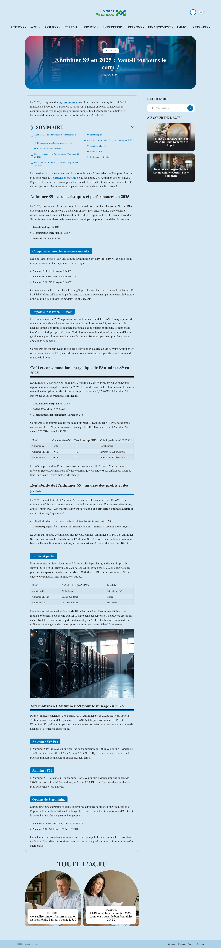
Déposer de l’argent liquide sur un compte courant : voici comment (171, 172)
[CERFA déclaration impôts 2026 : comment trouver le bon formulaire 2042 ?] (111, 898)
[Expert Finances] (110, 12)
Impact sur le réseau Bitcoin (49, 148)
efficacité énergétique (65, 177)
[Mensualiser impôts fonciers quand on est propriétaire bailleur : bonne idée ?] (53, 898)
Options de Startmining (100, 156)
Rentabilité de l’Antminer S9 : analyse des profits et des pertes (56, 163)
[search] (193, 12)
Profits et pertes (96, 134)
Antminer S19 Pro (98, 145)
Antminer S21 (96, 151)
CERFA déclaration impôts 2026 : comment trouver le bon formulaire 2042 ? (111, 916)
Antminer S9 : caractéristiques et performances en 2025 (55, 136)
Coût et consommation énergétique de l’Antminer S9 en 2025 (56, 155)
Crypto (111, 50)
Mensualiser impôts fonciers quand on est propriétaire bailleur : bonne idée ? (53, 918)
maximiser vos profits (98, 353)
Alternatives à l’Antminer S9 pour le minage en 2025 (109, 140)
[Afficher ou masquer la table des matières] (98, 127)
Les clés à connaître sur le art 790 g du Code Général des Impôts (171, 142)
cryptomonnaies (68, 102)
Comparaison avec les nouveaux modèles (54, 142)
